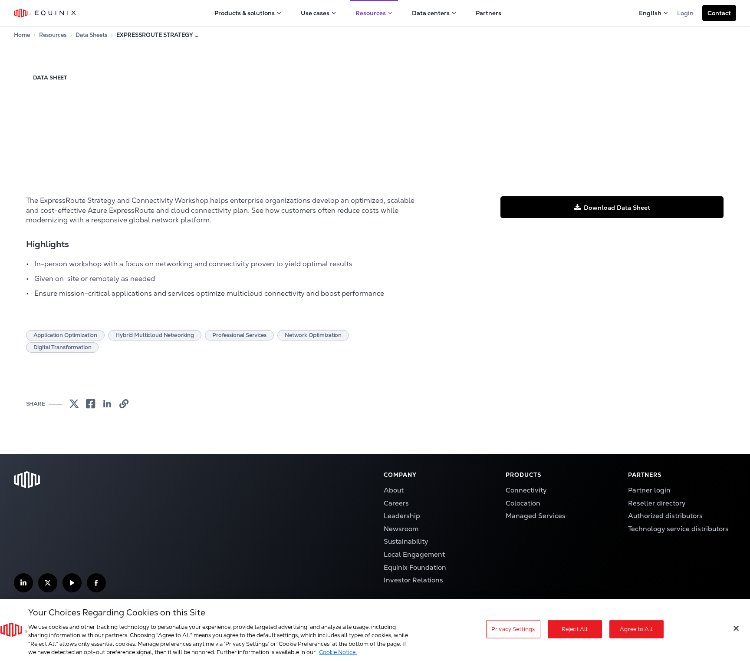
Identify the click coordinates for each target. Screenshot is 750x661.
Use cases (315, 13)
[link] (74, 404)
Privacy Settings (513, 629)
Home (22, 35)
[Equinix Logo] (45, 13)
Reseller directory (656, 503)
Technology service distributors (678, 529)
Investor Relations (413, 580)
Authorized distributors (665, 516)
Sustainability (406, 541)
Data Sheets (91, 35)
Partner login (649, 490)
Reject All (575, 629)
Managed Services (536, 516)
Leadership (402, 516)
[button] (719, 13)
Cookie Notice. (338, 652)
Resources (370, 13)
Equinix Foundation (415, 567)
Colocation (523, 503)
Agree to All (636, 629)
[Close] (736, 628)
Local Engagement (414, 554)
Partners (488, 13)
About (394, 490)
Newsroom (401, 529)
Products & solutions (244, 13)
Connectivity (526, 490)
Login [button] (685, 13)
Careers (396, 503)
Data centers (431, 13)
